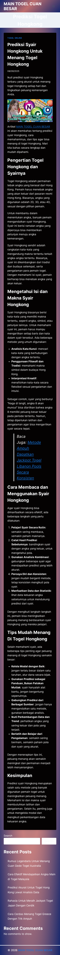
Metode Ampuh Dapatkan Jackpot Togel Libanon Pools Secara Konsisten (29, 460)
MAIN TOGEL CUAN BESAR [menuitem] (33, 126)
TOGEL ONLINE (14, 38)
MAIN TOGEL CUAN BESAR (35, 950)
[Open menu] (53, 6)
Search (8, 835)
